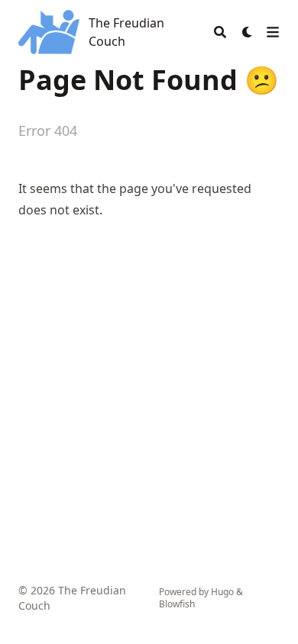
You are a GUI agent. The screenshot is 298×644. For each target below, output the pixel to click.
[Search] (220, 32)
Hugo (222, 591)
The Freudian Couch (126, 32)
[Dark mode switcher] (247, 32)
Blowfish (177, 603)
